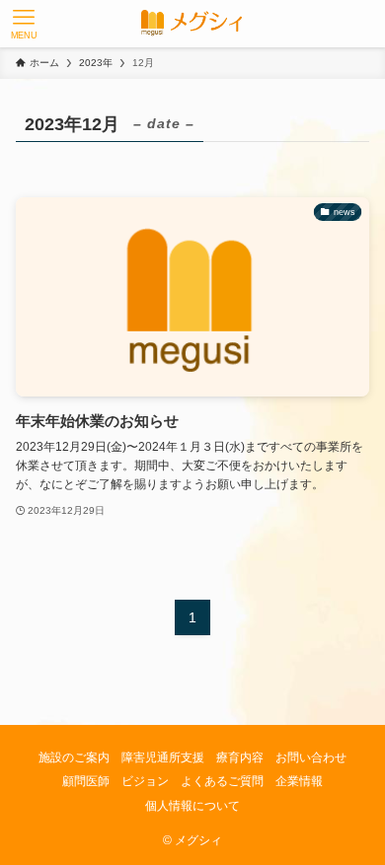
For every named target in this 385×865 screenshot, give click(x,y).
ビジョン (145, 780)
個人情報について (192, 805)
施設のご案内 (74, 757)
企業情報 (299, 780)
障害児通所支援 (162, 757)
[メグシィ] (192, 23)
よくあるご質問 (222, 780)
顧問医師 (86, 780)
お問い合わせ (310, 757)
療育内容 (240, 757)
